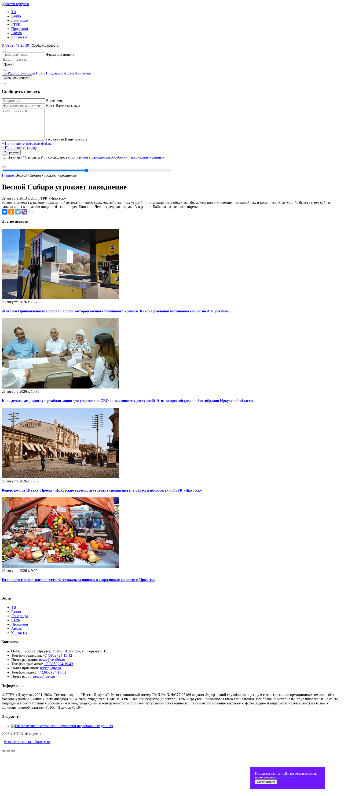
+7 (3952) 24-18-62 (51, 672)
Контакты (19, 37)
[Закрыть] (4, 51)
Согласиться (266, 782)
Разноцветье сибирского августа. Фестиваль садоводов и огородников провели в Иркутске (78, 580)
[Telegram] (18, 212)
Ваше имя (54, 101)
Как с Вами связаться (63, 105)
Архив (16, 33)
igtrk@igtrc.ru (50, 668)
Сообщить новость (45, 45)
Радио (16, 16)
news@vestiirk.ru (52, 660)
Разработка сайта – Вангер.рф (27, 742)
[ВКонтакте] (4, 212)
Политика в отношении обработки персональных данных (67, 726)
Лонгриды (19, 20)
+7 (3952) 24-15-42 (57, 655)
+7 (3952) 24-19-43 (58, 664)
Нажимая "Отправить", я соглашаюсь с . (86, 157)
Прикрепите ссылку (19, 148)
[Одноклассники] (11, 212)
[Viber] (24, 212)
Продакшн (19, 29)
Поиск (8, 64)
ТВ (13, 12)
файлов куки (286, 777)
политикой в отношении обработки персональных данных (118, 157)
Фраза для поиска (60, 54)
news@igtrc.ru (44, 676)
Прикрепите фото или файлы (27, 143)
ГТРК (15, 24)
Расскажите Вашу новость (66, 139)
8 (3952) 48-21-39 (15, 45)
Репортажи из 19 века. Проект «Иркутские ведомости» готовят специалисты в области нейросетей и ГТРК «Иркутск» (102, 490)
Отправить (11, 152)
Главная (8, 175)
